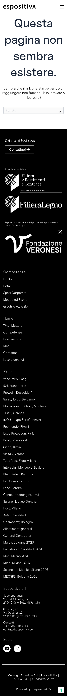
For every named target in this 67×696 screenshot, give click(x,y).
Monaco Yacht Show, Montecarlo (26, 406)
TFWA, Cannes (13, 413)
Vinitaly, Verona (13, 454)
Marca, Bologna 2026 (18, 542)
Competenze (12, 332)
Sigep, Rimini (12, 447)
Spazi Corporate (15, 293)
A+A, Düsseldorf (14, 515)
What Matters (12, 325)
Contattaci (10, 353)
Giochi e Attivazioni (16, 306)
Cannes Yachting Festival (21, 495)
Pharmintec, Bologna (18, 474)
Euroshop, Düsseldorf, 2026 (23, 549)
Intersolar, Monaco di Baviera (23, 467)
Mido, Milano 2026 (16, 563)
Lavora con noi (13, 360)
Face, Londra (12, 488)
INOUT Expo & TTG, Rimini (22, 420)
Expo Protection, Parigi (19, 433)
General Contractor (17, 536)
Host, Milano (12, 508)
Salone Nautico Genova (20, 501)
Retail (7, 286)
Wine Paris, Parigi (15, 379)
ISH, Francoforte (14, 386)
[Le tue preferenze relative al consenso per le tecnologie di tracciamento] (61, 690)
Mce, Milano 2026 (16, 556)
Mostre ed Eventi (15, 300)
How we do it (12, 339)
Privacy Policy (49, 675)
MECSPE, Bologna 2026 (20, 576)
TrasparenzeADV (41, 689)
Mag (6, 346)
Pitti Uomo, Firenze (16, 481)
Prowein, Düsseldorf (17, 392)
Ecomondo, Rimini (16, 427)
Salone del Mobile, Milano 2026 (25, 570)
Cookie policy (21, 679)
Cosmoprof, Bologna (18, 522)
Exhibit (8, 279)
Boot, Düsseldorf (15, 440)
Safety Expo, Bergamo (19, 399)
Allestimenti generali (18, 529)
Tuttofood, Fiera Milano (19, 461)
